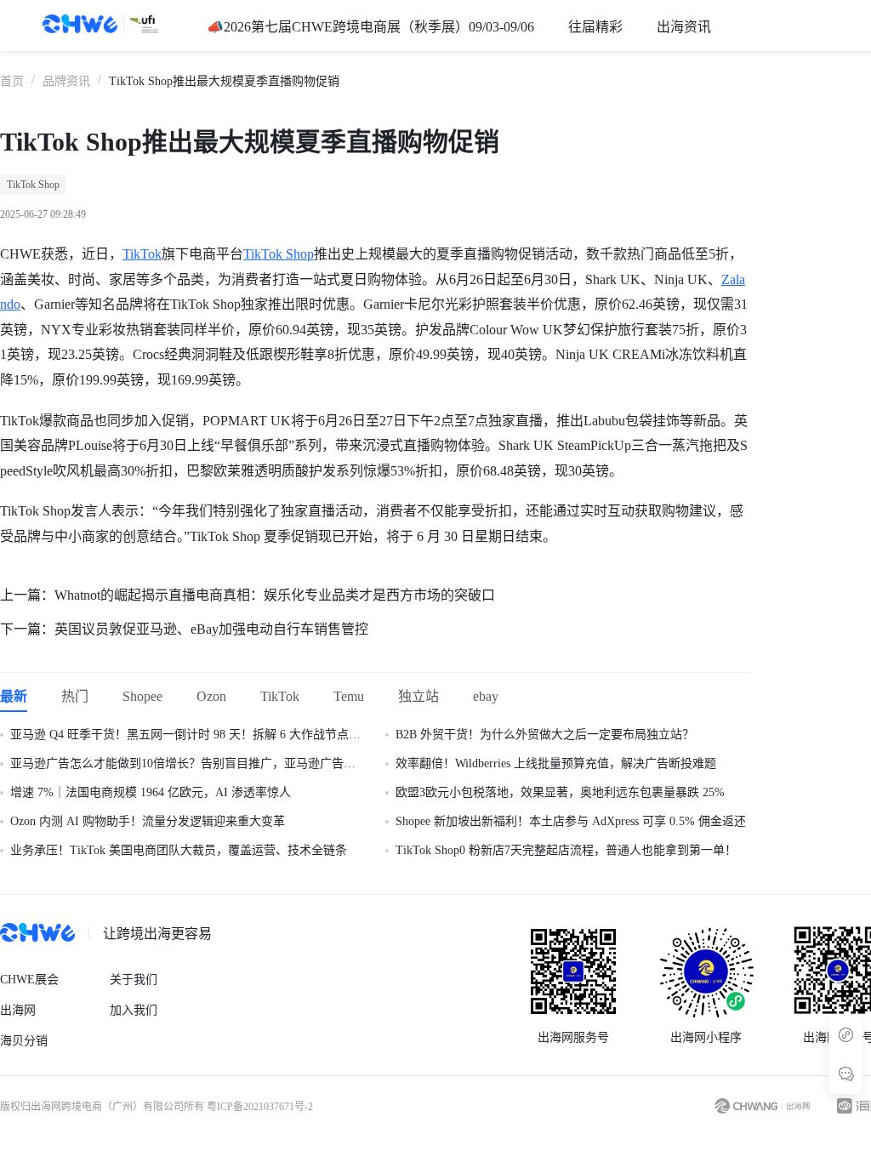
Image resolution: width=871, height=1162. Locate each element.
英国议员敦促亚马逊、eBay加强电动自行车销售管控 (211, 629)
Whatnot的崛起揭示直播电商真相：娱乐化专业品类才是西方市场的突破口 (274, 595)
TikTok (142, 254)
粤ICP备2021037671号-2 (260, 1107)
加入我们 (133, 1010)
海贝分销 (24, 1040)
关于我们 (133, 979)
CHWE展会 (29, 979)
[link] (12, 79)
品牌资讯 (66, 81)
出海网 (18, 1010)
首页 (12, 81)
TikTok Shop (278, 254)
